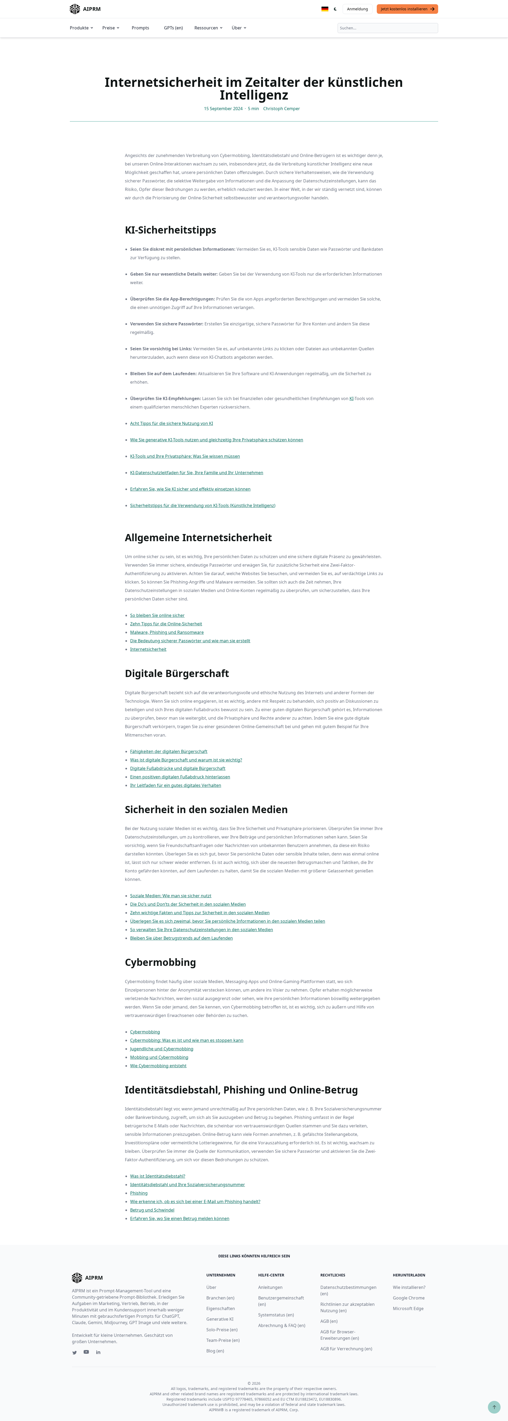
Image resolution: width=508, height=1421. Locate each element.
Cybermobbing (145, 1032)
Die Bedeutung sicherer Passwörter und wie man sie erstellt (190, 641)
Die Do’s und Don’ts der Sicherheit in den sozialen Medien (188, 904)
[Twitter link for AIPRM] (74, 1352)
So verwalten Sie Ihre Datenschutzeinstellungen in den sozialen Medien (201, 930)
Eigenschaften (220, 1308)
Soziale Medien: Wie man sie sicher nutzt (170, 896)
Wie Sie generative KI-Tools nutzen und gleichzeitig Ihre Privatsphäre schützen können (216, 440)
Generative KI (219, 1319)
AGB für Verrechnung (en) (346, 1349)
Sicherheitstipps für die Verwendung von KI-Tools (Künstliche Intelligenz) (202, 505)
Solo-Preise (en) (222, 1330)
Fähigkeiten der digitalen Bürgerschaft (168, 751)
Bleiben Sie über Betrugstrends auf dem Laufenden (181, 938)
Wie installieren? (409, 1287)
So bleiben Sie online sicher (157, 615)
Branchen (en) (220, 1298)
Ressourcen (206, 28)
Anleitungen (270, 1287)
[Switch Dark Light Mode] (335, 9)
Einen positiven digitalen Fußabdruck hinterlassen (180, 777)
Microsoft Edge (408, 1308)
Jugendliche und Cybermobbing (161, 1049)
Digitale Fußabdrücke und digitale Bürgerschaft (177, 768)
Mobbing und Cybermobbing (159, 1057)
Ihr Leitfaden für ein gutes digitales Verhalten (175, 785)
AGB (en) (329, 1321)
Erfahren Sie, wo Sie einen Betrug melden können (179, 1218)
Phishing (139, 1193)
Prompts (140, 28)
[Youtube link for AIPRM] (87, 1353)
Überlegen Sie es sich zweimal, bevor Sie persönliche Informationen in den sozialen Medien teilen (227, 921)
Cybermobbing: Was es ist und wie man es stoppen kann (186, 1040)
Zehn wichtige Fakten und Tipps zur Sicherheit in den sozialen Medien (200, 913)
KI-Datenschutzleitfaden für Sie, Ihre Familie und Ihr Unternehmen (196, 473)
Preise (108, 28)
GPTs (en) (173, 28)
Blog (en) (215, 1351)
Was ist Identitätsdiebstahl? (157, 1176)
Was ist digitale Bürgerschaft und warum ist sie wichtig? (186, 760)
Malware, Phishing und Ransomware (167, 632)
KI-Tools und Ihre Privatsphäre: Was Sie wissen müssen (185, 456)
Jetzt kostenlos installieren (404, 8)
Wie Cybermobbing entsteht (158, 1066)
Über (237, 28)
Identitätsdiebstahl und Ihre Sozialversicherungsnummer (187, 1184)
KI (351, 398)
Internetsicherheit (148, 649)
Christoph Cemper (281, 108)
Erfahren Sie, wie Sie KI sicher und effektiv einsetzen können (190, 489)
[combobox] (388, 28)
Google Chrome (409, 1298)
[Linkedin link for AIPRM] (99, 1353)
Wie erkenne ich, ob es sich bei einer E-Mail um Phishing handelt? (195, 1201)
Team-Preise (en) (223, 1340)
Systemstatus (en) (276, 1315)
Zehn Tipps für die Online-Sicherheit (166, 624)
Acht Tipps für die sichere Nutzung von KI (171, 423)
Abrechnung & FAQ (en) (281, 1325)
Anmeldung (357, 8)
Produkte (79, 28)
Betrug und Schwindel (152, 1210)
